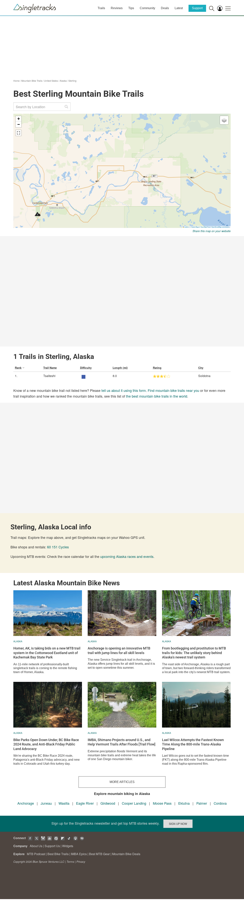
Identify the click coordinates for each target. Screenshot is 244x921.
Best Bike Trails (58, 854)
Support (197, 8)
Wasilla (64, 803)
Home (16, 80)
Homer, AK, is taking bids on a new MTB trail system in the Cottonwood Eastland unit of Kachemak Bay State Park (46, 652)
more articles (122, 782)
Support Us (52, 846)
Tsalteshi (49, 376)
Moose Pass (162, 803)
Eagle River (85, 803)
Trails (101, 8)
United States (51, 80)
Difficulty (86, 368)
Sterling (72, 80)
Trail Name (50, 368)
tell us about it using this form (123, 390)
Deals (165, 8)
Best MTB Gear (99, 854)
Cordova (220, 803)
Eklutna (184, 803)
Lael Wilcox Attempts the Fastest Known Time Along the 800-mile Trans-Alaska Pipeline (193, 744)
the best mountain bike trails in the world (156, 396)
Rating (157, 368)
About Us (36, 846)
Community (147, 8)
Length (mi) (120, 368)
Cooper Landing (134, 803)
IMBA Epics (79, 854)
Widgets (67, 846)
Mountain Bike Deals (126, 854)
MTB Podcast (36, 854)
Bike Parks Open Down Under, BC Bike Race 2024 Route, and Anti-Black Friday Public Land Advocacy (46, 744)
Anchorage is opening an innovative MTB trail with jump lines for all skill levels (119, 650)
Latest (179, 8)
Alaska (63, 80)
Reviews (117, 8)
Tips (131, 8)
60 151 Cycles (58, 546)
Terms (70, 861)
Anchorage (25, 803)
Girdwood (107, 803)
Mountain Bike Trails (31, 80)
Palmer (201, 803)
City (200, 368)
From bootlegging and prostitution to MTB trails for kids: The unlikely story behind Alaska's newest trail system (194, 652)
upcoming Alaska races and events (126, 556)
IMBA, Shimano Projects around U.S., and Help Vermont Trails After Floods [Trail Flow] (121, 742)
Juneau (46, 803)
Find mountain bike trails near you (173, 390)
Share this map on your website (212, 231)
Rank (18, 368)
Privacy (80, 861)
